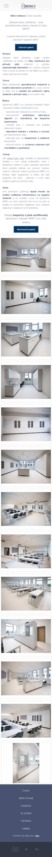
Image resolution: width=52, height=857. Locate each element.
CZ (15, 849)
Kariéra (26, 828)
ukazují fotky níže (15, 158)
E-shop (26, 790)
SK (26, 849)
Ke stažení (26, 813)
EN (36, 849)
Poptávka (26, 821)
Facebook (26, 806)
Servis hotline (26, 798)
